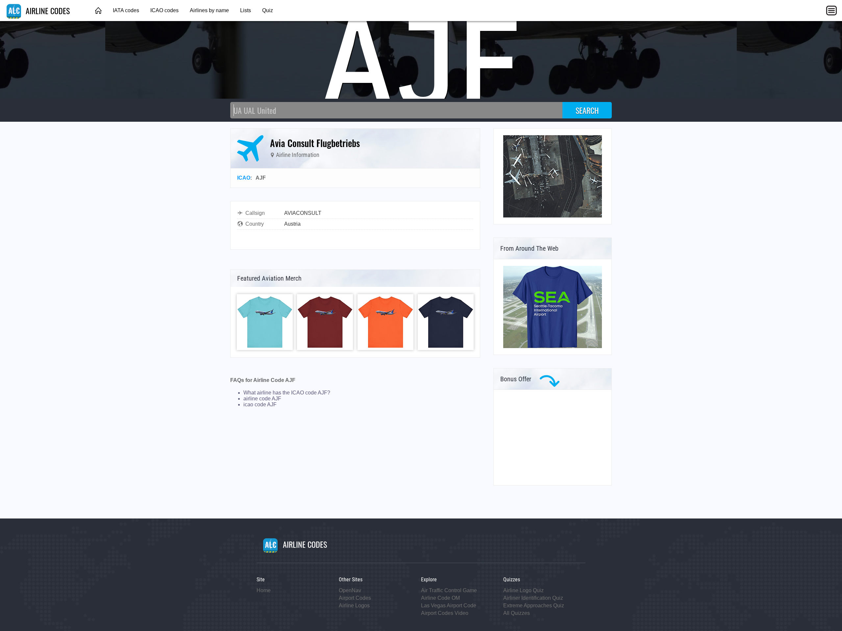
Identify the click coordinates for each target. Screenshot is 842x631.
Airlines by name (209, 10)
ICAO (243, 178)
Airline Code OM (440, 598)
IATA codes (126, 10)
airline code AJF (262, 398)
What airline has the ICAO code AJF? (286, 392)
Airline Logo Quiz (523, 590)
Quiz (267, 10)
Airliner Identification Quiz (533, 598)
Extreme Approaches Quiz (533, 605)
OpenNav (350, 590)
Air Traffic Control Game (449, 590)
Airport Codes (355, 598)
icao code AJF (260, 404)
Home (264, 590)
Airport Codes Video (444, 613)
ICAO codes (164, 10)
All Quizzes (516, 613)
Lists (245, 10)
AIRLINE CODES (47, 10)
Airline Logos (354, 605)
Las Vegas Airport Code (448, 605)
